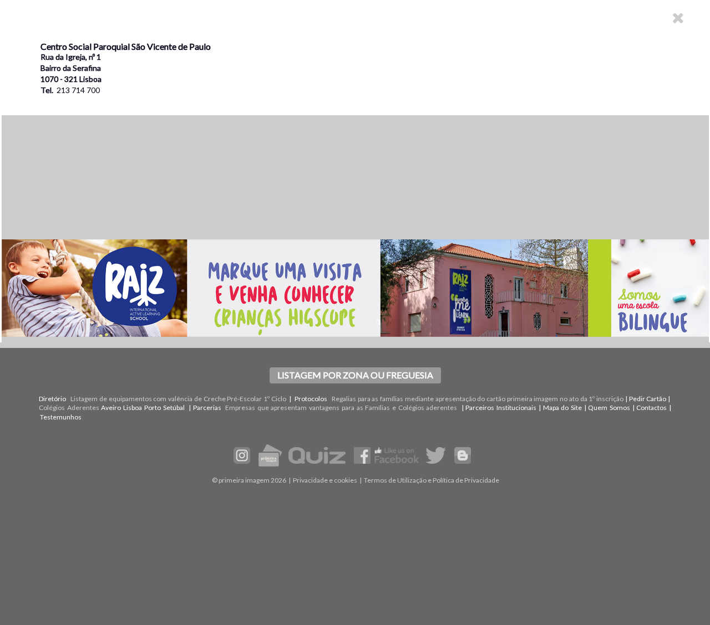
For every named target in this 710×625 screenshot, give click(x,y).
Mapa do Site (562, 407)
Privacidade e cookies (325, 480)
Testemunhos (61, 417)
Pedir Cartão (648, 399)
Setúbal (174, 407)
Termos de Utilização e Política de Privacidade (431, 480)
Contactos (651, 407)
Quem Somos (609, 407)
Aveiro (111, 407)
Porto (152, 407)
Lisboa (132, 407)
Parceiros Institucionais (500, 407)
